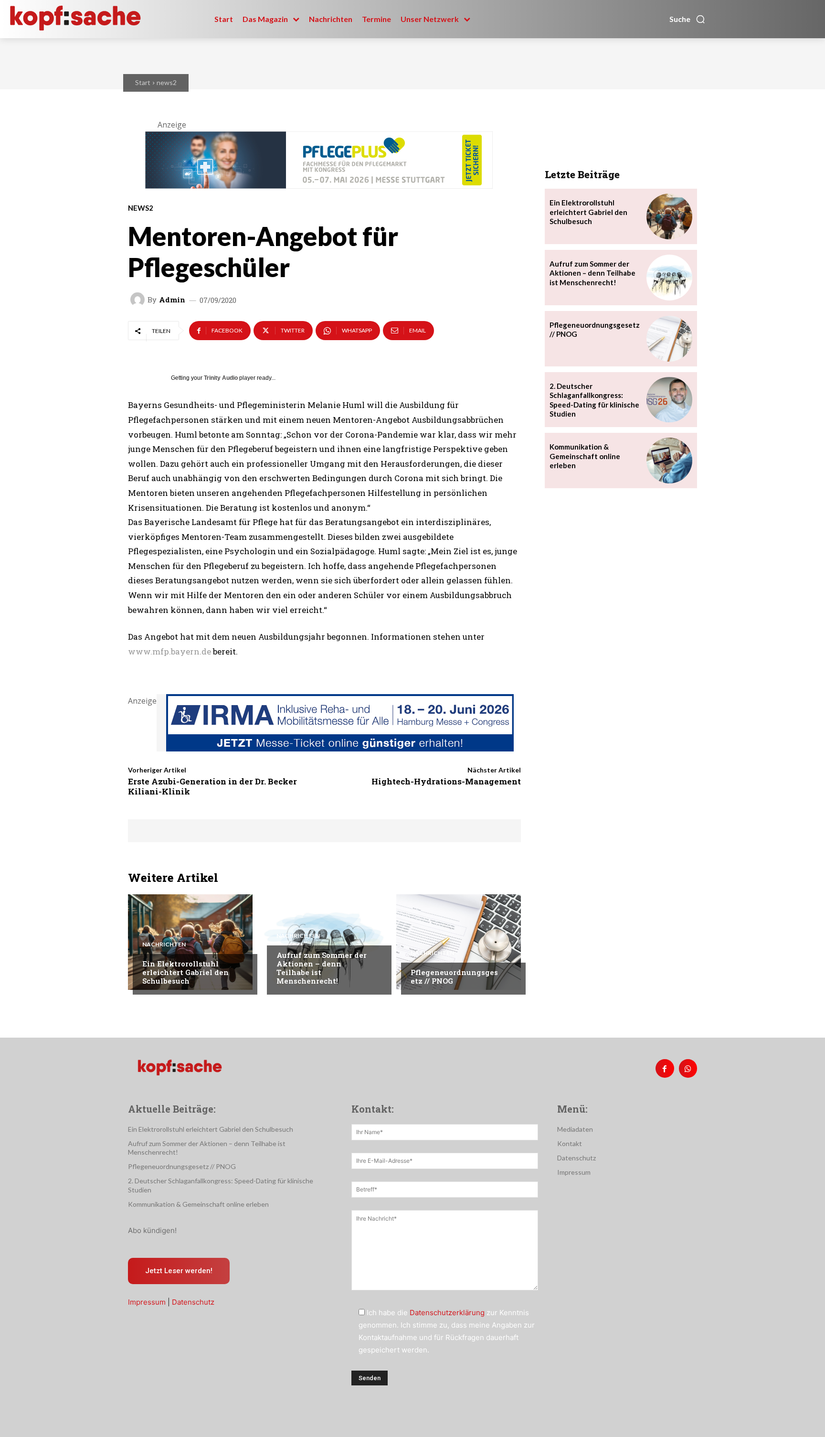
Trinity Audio (221, 378)
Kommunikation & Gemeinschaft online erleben (585, 456)
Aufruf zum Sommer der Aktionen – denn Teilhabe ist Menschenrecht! (321, 968)
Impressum (147, 1302)
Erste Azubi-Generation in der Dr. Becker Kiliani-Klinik (212, 786)
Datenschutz (193, 1302)
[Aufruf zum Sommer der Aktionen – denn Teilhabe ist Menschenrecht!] (324, 942)
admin (172, 299)
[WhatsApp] (688, 1068)
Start (142, 82)
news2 (167, 82)
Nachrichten (164, 944)
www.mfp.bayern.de (169, 651)
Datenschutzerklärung (447, 1312)
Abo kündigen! (152, 1230)
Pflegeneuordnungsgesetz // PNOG (454, 976)
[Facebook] (665, 1068)
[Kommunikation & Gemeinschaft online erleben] (669, 460)
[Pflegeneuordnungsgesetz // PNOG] (458, 942)
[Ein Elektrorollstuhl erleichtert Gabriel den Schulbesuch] (190, 942)
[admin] (139, 299)
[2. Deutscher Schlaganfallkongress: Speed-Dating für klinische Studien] (669, 400)
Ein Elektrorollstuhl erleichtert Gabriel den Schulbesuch (185, 972)
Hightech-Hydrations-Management (446, 781)
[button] (687, 19)
